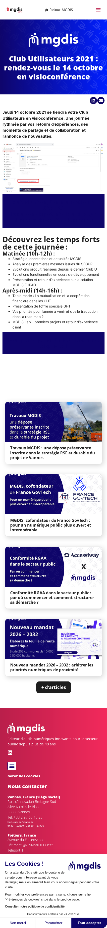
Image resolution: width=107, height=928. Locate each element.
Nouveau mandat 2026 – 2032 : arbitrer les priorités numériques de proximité (51, 667)
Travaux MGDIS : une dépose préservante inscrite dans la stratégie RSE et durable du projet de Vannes (52, 452)
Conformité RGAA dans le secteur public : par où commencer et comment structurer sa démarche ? (52, 597)
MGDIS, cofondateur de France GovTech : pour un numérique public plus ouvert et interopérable (50, 525)
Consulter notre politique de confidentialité (35, 906)
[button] (98, 9)
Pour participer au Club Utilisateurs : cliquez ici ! (53, 343)
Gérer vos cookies (23, 776)
